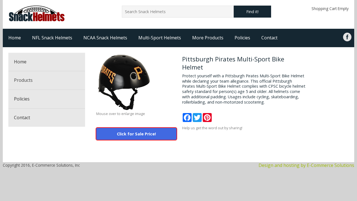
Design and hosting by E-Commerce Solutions (306, 165)
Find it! (252, 11)
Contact (269, 38)
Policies (242, 38)
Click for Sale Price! (136, 134)
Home (14, 38)
